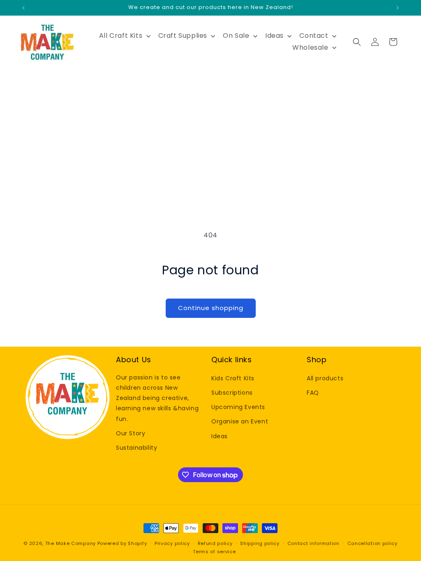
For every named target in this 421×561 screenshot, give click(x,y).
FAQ (313, 393)
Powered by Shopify (122, 543)
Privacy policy (172, 543)
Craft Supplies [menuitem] (182, 35)
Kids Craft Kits (232, 378)
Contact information (313, 543)
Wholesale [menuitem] (310, 47)
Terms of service (214, 551)
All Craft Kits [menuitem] (120, 35)
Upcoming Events (238, 407)
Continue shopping (210, 307)
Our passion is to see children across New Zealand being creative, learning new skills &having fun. (157, 398)
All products (325, 378)
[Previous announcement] (23, 8)
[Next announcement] (398, 8)
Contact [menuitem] (313, 35)
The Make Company (70, 543)
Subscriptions (232, 393)
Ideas (219, 436)
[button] (357, 42)
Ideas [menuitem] (274, 35)
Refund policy (215, 543)
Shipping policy (260, 543)
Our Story (130, 433)
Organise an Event (239, 421)
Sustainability (136, 448)
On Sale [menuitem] (236, 35)
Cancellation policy (372, 543)
